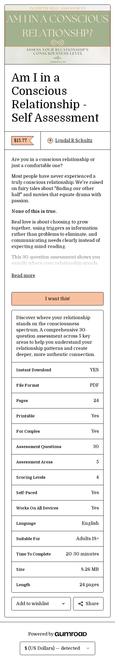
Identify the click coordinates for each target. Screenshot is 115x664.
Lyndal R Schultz (73, 140)
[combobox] (41, 603)
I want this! (57, 298)
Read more (23, 275)
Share (92, 603)
